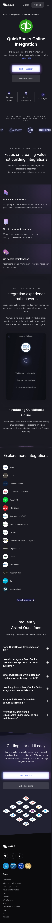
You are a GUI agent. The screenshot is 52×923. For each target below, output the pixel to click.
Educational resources (11, 907)
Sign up (37, 5)
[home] (8, 5)
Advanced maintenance (12, 883)
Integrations (16, 15)
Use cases (7, 880)
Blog (4, 903)
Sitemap (6, 917)
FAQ (4, 913)
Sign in (26, 5)
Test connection (26, 69)
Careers (6, 897)
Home (5, 15)
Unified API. (26, 58)
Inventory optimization (11, 886)
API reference (8, 900)
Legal (5, 910)
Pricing (5, 893)
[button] (47, 4)
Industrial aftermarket (11, 890)
